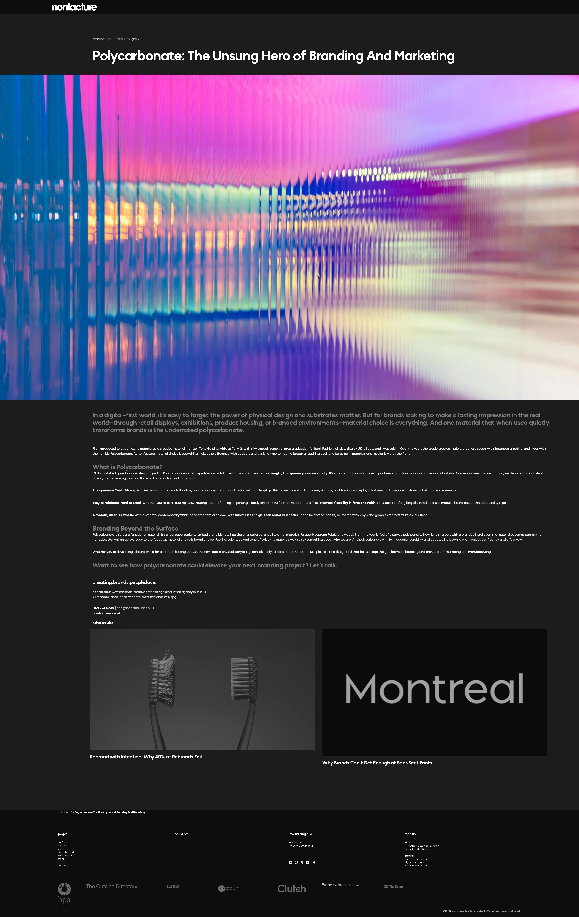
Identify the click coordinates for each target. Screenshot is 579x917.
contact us (63, 866)
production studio (67, 853)
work (60, 849)
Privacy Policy (63, 910)
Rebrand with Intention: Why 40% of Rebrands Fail (146, 756)
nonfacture (65, 812)
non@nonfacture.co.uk (135, 608)
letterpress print (65, 856)
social (61, 859)
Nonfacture (102, 39)
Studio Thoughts (126, 39)
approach (63, 846)
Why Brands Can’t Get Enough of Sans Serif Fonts (377, 763)
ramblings (62, 862)
